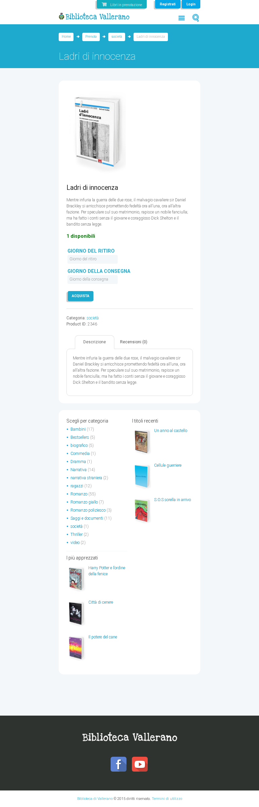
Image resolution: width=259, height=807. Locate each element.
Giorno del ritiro (91, 251)
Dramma (78, 461)
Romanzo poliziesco (88, 510)
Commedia (80, 453)
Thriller (76, 534)
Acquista (80, 296)
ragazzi (76, 486)
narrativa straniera (86, 477)
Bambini (78, 429)
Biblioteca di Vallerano (95, 799)
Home (66, 36)
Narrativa (78, 469)
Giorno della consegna (98, 271)
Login (191, 4)
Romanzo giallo (84, 502)
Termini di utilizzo (167, 799)
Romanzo (78, 494)
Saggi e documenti (86, 518)
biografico (79, 445)
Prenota (91, 36)
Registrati (168, 4)
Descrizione (94, 342)
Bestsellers (79, 437)
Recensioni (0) (133, 342)
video (75, 542)
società (116, 36)
